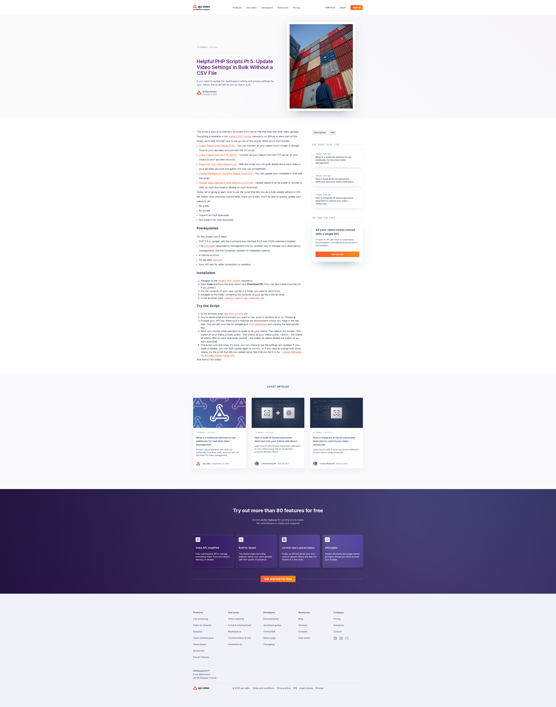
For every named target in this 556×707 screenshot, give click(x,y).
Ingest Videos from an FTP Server (218, 154)
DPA (295, 688)
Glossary (302, 625)
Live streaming (200, 619)
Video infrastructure (203, 638)
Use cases (251, 7)
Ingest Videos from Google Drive (217, 145)
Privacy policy (284, 688)
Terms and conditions (263, 688)
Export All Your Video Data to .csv (218, 164)
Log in (343, 7)
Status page (269, 638)
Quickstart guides (272, 625)
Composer (209, 245)
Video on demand (202, 625)
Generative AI (235, 644)
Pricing (296, 7)
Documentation (271, 619)
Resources (283, 7)
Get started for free (278, 579)
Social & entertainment (239, 625)
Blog (300, 619)
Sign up (357, 7)
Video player (199, 644)
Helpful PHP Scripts (240, 136)
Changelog (269, 644)
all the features (269, 519)
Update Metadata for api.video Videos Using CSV (226, 173)
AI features (198, 650)
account (217, 259)
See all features (201, 657)
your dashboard (258, 324)
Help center (304, 638)
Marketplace (234, 631)
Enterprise (339, 625)
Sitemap (319, 688)
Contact (338, 631)
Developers (267, 7)
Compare (303, 631)
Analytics (197, 631)
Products (237, 7)
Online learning (236, 619)
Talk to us (330, 7)
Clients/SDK (269, 631)
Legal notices (306, 688)
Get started (337, 254)
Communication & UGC (239, 638)
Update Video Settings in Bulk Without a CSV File (226, 182)
